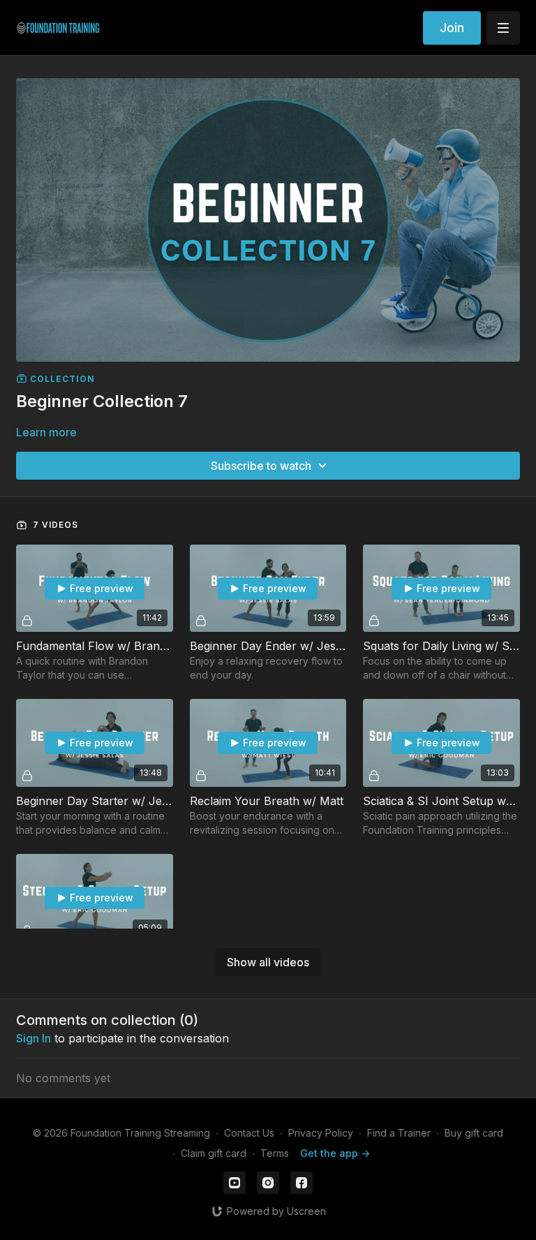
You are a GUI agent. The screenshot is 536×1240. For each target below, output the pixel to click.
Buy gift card (474, 1133)
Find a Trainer (399, 1133)
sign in (33, 1038)
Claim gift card (213, 1153)
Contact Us (249, 1133)
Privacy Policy (320, 1133)
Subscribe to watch (261, 466)
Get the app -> (335, 1153)
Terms (274, 1153)
